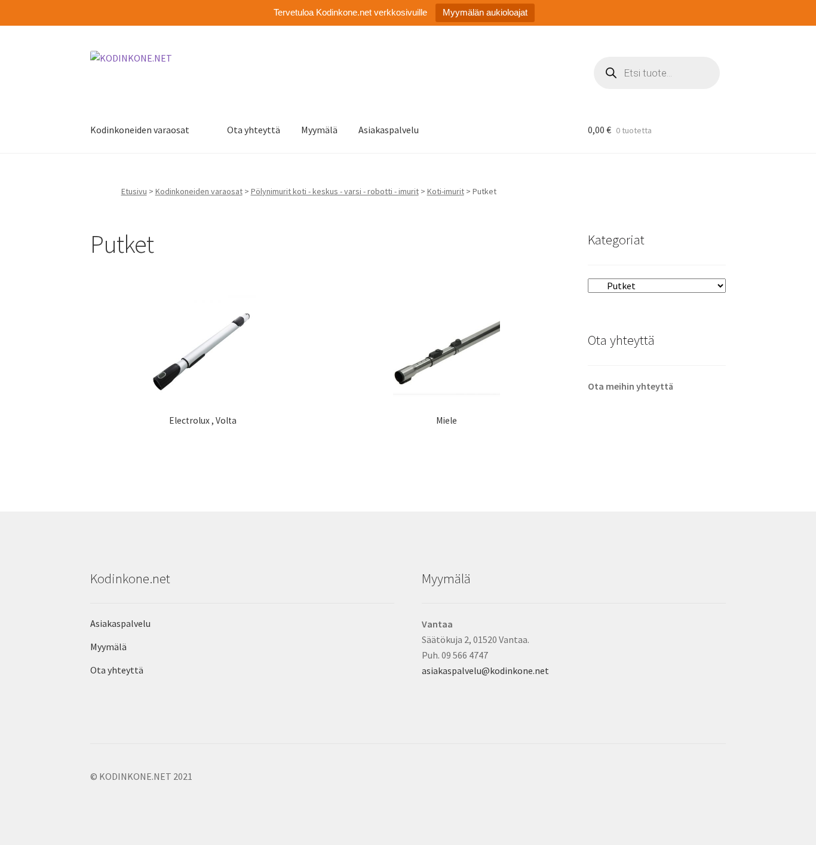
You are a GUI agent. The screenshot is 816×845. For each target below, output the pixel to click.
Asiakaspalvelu (388, 130)
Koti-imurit (445, 191)
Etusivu (134, 191)
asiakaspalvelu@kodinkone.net (485, 670)
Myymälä (319, 130)
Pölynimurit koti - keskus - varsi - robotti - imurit (335, 191)
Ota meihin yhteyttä (630, 386)
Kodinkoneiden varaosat (139, 130)
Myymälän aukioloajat (485, 12)
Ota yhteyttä (253, 130)
